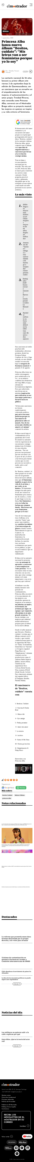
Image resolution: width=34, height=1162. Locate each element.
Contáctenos (5, 1109)
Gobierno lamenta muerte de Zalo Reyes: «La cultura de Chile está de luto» (16, 886)
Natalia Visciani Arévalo (12, 71)
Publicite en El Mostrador (9, 1104)
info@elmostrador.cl (16, 1091)
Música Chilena (20, 795)
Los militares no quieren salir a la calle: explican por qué (15, 1033)
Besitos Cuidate (7, 795)
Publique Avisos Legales (9, 1106)
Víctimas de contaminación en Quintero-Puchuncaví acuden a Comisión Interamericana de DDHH (16, 959)
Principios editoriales (8, 1099)
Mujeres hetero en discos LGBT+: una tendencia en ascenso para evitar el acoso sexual (17, 867)
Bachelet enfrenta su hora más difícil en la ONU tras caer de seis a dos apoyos (26, 326)
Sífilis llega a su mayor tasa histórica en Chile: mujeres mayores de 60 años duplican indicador (26, 222)
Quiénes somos (6, 1095)
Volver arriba (5, 1136)
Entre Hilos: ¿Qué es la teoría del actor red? (16, 1040)
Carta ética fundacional (9, 1097)
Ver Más (24, 71)
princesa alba (6, 798)
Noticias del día (12, 1012)
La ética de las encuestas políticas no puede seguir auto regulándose (16, 978)
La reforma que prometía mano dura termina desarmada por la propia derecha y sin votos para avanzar (16, 939)
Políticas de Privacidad (8, 1101)
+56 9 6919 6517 (6, 1091)
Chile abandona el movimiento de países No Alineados (16, 972)
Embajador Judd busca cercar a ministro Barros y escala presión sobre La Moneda (26, 294)
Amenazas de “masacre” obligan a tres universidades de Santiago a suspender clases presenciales (26, 259)
